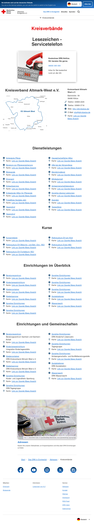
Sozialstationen (58, 296)
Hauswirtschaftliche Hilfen (62, 158)
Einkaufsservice (12, 186)
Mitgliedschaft (57, 179)
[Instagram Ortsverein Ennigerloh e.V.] (47, 470)
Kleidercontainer (12, 289)
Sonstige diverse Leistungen (63, 193)
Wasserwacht (57, 303)
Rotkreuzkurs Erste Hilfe (61, 244)
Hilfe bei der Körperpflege (62, 165)
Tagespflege (56, 207)
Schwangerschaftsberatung (63, 186)
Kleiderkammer (12, 296)
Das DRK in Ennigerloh (51, 12)
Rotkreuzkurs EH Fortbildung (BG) (20, 251)
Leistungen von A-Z (39, 486)
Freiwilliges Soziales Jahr (16, 200)
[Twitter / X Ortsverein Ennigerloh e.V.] (60, 470)
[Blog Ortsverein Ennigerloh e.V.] (73, 470)
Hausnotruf (10, 207)
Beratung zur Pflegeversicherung (19, 165)
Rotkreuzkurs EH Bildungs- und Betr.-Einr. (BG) (25, 244)
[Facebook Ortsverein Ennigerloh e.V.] (21, 470)
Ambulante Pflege (13, 158)
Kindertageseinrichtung (15, 282)
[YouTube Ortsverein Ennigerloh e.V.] (34, 470)
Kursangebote (11, 237)
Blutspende (10, 172)
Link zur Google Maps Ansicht (77, 117)
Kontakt (64, 490)
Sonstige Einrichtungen (15, 303)
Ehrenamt (10, 179)
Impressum (66, 498)
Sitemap (65, 494)
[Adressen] (47, 419)
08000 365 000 (54, 65)
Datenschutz (66, 509)
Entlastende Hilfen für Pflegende (19, 193)
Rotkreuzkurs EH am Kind (62, 237)
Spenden (72, 12)
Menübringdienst (58, 172)
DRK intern (66, 505)
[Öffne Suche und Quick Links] (78, 11)
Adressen (23, 442)
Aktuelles (64, 12)
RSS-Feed (65, 501)
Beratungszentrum (13, 275)
